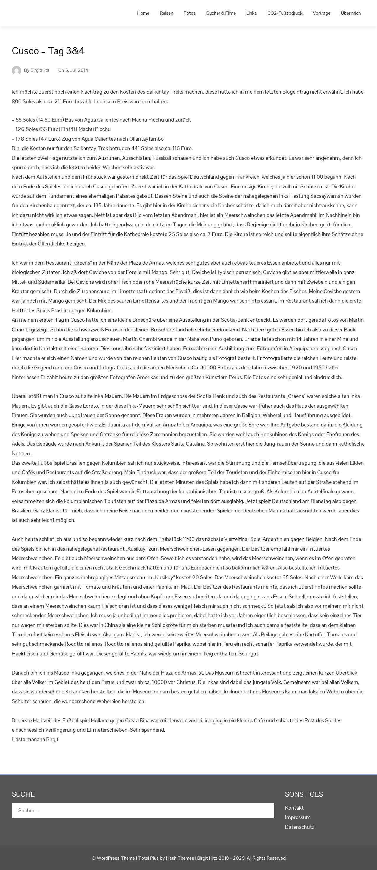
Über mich (351, 13)
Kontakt (294, 807)
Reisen (166, 13)
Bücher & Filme (221, 13)
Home (143, 13)
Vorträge (321, 13)
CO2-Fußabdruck (284, 13)
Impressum (298, 817)
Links (252, 13)
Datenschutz (300, 826)
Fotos (190, 13)
